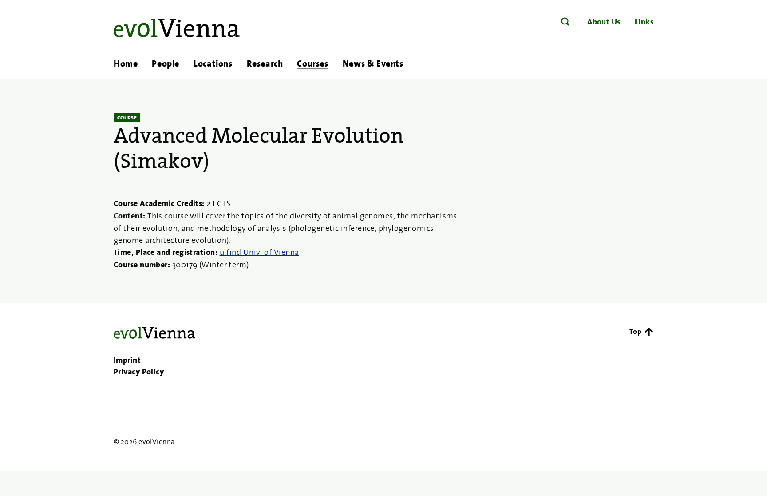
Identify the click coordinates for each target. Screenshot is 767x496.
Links (644, 21)
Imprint (127, 360)
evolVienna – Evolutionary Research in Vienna (177, 28)
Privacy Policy (139, 371)
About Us (604, 21)
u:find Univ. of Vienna (259, 252)
